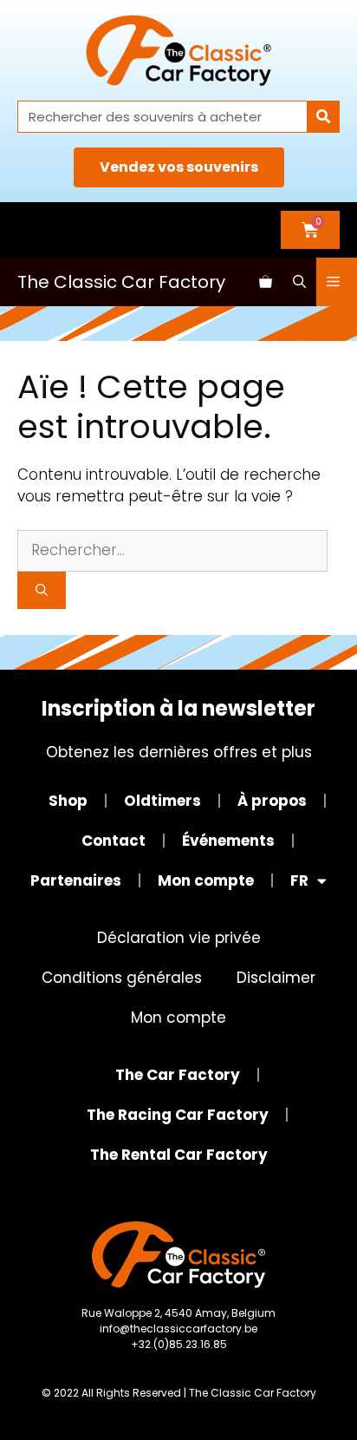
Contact (113, 840)
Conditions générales (122, 977)
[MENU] (336, 282)
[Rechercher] (323, 116)
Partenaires (75, 880)
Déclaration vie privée (179, 937)
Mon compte (206, 880)
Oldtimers (162, 800)
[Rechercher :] (172, 550)
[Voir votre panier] (265, 282)
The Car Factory (177, 1074)
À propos (272, 800)
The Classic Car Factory (121, 282)
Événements (228, 840)
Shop (68, 800)
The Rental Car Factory (179, 1154)
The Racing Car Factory (178, 1114)
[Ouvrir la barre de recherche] (299, 282)
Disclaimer (276, 977)
